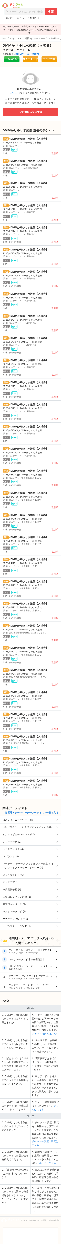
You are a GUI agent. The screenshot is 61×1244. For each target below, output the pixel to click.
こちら (13, 92)
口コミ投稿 (49, 59)
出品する (12, 59)
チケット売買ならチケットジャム (12, 5)
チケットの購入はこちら (45, 1033)
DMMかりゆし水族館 (27, 54)
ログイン (21, 18)
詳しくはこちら (47, 1163)
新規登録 (10, 18)
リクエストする (30, 60)
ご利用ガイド (33, 18)
